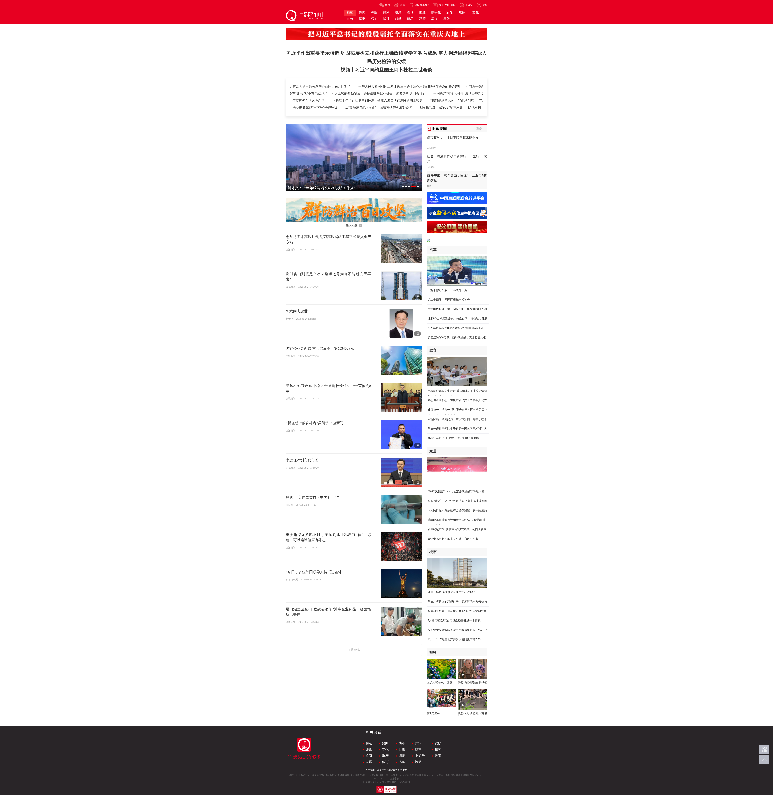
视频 (438, 743)
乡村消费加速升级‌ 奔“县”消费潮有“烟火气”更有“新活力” (312, 93)
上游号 (420, 755)
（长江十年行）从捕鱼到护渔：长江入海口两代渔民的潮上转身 (341, 100)
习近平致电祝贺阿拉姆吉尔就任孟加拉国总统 (454, 86)
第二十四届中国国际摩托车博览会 (449, 299)
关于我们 (370, 769)
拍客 (438, 749)
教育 (438, 755)
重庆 (385, 755)
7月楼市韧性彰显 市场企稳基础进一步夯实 (454, 620)
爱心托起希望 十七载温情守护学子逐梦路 (453, 438)
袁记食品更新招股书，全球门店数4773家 (453, 538)
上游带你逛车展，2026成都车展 (447, 290)
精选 (369, 743)
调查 (402, 755)
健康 (402, 749)
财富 (418, 749)
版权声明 (381, 769)
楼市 (402, 743)
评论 (369, 749)
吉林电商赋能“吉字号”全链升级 (315, 107)
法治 (418, 743)
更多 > (480, 128)
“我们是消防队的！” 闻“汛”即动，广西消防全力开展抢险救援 (437, 100)
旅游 (418, 762)
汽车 (402, 762)
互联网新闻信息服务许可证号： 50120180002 (426, 775)
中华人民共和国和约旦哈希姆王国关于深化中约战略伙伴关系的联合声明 (363, 86)
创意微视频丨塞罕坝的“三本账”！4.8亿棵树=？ (453, 107)
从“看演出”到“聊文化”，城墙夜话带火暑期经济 (379, 107)
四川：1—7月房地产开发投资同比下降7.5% (455, 639)
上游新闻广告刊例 (398, 769)
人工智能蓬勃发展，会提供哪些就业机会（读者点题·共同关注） (406, 93)
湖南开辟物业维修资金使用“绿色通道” (451, 592)
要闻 (385, 743)
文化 (385, 749)
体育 (385, 762)
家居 (369, 762)
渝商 (369, 755)
